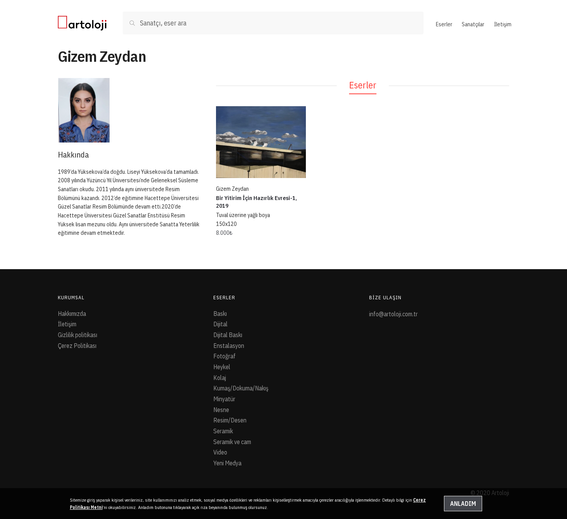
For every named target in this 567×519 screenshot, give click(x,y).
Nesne (221, 410)
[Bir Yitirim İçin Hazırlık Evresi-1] (261, 142)
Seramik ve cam (232, 442)
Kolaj (219, 378)
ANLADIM (463, 503)
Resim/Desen (229, 420)
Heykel (221, 367)
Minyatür (224, 399)
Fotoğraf (224, 356)
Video (220, 452)
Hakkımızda (72, 313)
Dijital (220, 324)
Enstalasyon (228, 345)
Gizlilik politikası (77, 335)
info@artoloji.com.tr (393, 314)
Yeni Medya (227, 463)
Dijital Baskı (227, 335)
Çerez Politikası (77, 345)
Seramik (223, 431)
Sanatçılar (473, 24)
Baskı (220, 313)
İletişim (502, 24)
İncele (260, 249)
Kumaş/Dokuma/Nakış (240, 388)
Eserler (444, 24)
